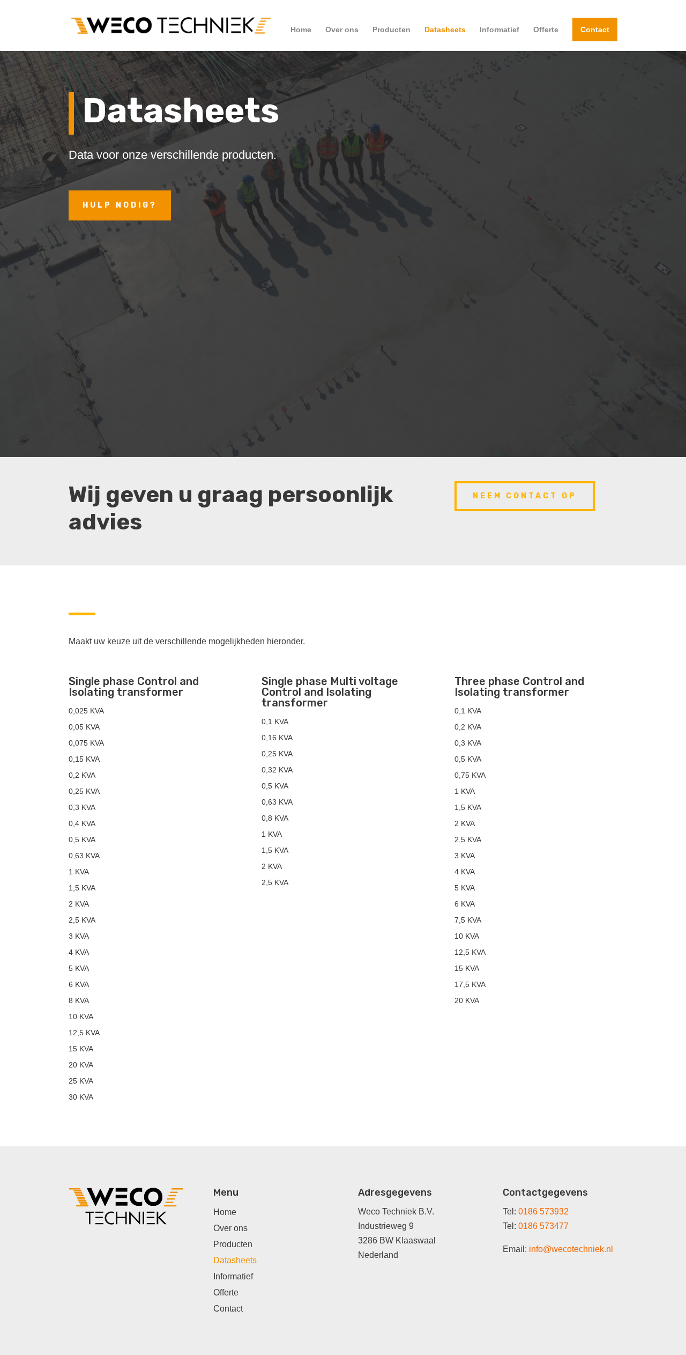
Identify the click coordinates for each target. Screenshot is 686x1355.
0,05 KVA (84, 727)
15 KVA (81, 1049)
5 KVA (79, 968)
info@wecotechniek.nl (571, 1249)
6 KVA (79, 985)
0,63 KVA (84, 856)
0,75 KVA (470, 775)
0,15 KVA (84, 759)
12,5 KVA (84, 1033)
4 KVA (79, 952)
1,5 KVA (82, 888)
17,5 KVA (470, 985)
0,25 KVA (84, 791)
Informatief (499, 30)
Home (300, 30)
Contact (594, 29)
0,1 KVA (275, 722)
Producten (391, 30)
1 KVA (79, 872)
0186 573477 (543, 1226)
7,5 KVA (467, 920)
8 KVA (79, 1001)
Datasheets (445, 30)
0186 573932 (543, 1211)
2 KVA (79, 904)
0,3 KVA (82, 808)
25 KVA (81, 1081)
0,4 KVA (82, 824)
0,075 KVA (86, 743)
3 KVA (79, 936)
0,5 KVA (82, 840)
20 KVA (81, 1065)
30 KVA (81, 1097)
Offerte (545, 30)
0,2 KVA (82, 775)
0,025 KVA (86, 711)
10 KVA (81, 1017)
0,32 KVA (277, 770)
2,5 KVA (82, 920)
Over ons (342, 30)
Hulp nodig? (120, 205)
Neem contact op (525, 495)
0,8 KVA (275, 818)
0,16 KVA (277, 738)
